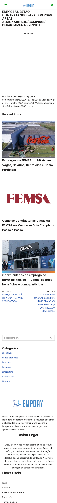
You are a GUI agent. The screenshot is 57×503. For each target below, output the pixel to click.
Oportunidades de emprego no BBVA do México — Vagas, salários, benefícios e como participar (27, 279)
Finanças (6, 381)
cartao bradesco (10, 357)
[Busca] (52, 5)
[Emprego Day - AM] (28, 5)
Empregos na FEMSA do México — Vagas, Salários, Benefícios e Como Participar (27, 165)
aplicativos (7, 353)
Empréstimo (7, 372)
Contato (6, 487)
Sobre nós (7, 497)
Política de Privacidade (13, 492)
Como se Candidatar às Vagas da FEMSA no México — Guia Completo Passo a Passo (28, 225)
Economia (7, 362)
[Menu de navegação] (5, 5)
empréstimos (8, 376)
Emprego (6, 367)
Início (4, 483)
